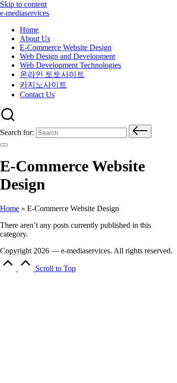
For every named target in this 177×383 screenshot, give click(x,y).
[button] (140, 131)
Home (9, 208)
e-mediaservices (24, 13)
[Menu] (4, 144)
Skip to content (23, 4)
